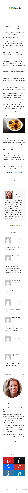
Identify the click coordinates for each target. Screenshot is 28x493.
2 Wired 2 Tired (14, 8)
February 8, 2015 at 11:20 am (17, 239)
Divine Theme (12, 489)
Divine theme (14, 487)
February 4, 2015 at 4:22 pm (17, 338)
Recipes (15, 23)
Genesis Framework (22, 489)
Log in (17, 490)
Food (12, 23)
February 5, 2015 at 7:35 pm (17, 282)
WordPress (12, 490)
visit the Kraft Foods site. (17, 172)
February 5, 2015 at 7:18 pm (17, 301)
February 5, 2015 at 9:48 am (17, 319)
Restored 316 (22, 487)
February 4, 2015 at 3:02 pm (17, 357)
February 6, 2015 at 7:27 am (17, 257)
